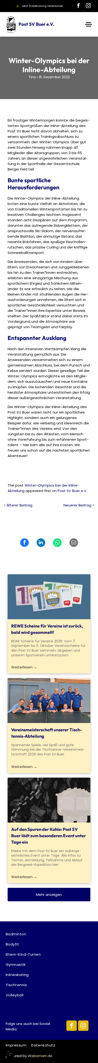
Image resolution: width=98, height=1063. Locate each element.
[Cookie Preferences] (10, 1053)
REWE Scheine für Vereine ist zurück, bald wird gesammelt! (47, 629)
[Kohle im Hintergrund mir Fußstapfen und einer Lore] (49, 800)
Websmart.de (40, 1055)
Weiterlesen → (24, 667)
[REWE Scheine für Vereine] (49, 596)
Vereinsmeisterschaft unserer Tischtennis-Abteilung (46, 733)
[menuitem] (49, 934)
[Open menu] (88, 24)
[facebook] (78, 6)
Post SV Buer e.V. (72, 490)
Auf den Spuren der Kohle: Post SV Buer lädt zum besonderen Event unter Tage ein (48, 836)
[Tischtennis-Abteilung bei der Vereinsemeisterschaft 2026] (49, 700)
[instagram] (88, 6)
